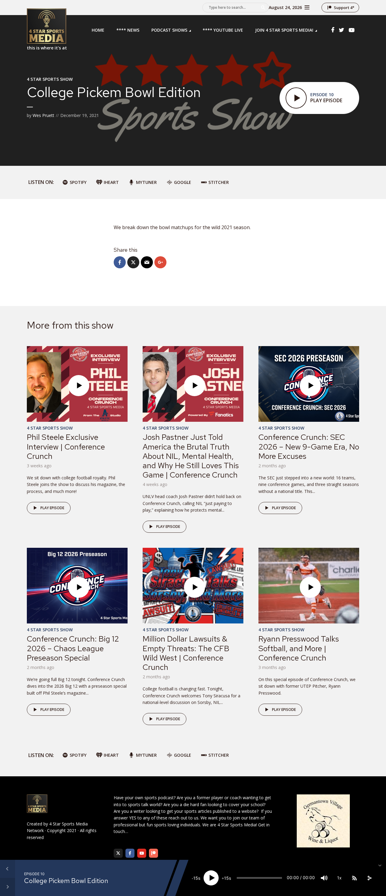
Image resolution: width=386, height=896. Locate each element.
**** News (127, 30)
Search (263, 7)
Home (98, 30)
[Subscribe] (354, 877)
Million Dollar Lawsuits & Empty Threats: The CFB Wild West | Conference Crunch (186, 653)
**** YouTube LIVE (223, 30)
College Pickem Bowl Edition (66, 880)
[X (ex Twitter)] (118, 853)
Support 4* (344, 7)
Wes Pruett (43, 115)
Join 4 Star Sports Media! (284, 30)
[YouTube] (141, 853)
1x (339, 877)
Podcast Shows (169, 30)
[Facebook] (129, 853)
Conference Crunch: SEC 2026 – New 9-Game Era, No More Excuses (308, 446)
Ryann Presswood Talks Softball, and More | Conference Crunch (298, 648)
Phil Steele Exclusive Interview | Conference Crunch (66, 446)
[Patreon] (153, 853)
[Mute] (324, 877)
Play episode (52, 507)
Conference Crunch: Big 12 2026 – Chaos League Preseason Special (73, 648)
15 (195, 878)
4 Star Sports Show (50, 79)
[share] (369, 877)
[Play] (211, 877)
